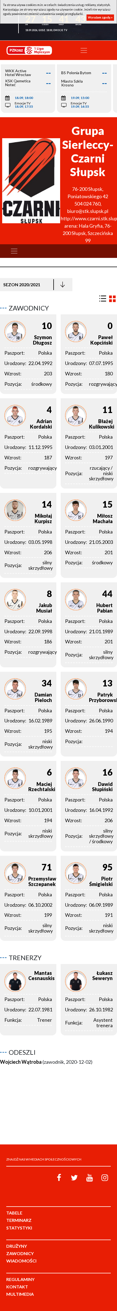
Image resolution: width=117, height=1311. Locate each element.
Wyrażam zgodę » (100, 17)
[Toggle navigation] (83, 50)
